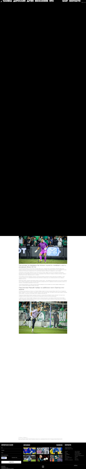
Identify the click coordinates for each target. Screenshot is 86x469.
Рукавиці (66, 453)
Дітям (66, 452)
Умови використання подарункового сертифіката (7, 468)
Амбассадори (77, 452)
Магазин (66, 451)
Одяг (66, 455)
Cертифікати (67, 456)
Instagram (26, 445)
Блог (76, 457)
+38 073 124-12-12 (68, 447)
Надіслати (11, 462)
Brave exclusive (77, 454)
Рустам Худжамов (78, 453)
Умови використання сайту (4, 467)
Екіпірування (67, 454)
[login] (82, 1)
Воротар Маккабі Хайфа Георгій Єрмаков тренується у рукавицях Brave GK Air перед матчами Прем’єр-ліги (40, 438)
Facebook (59, 445)
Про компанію (77, 451)
